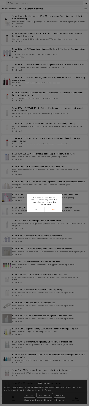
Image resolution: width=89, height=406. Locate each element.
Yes (53, 209)
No (36, 209)
